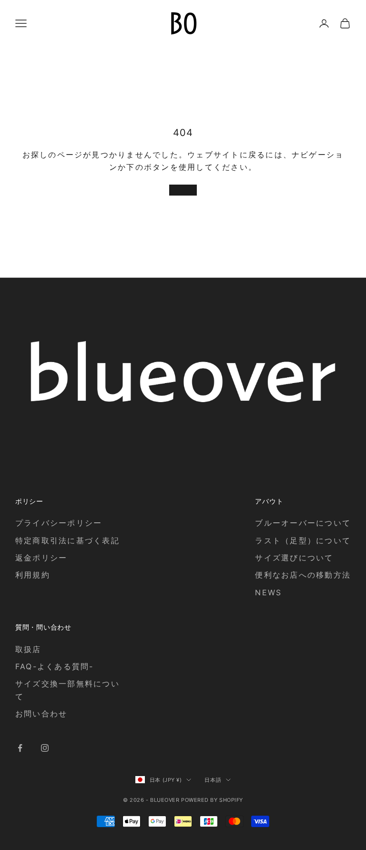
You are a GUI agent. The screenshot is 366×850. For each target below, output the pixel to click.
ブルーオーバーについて (303, 523)
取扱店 (28, 649)
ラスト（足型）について (303, 540)
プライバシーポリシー (58, 523)
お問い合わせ (41, 713)
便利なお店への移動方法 (303, 575)
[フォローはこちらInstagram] (45, 748)
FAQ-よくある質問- (54, 666)
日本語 (212, 780)
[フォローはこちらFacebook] (20, 748)
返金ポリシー (41, 557)
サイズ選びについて (294, 557)
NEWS (268, 592)
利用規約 (32, 575)
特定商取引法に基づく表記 (67, 540)
